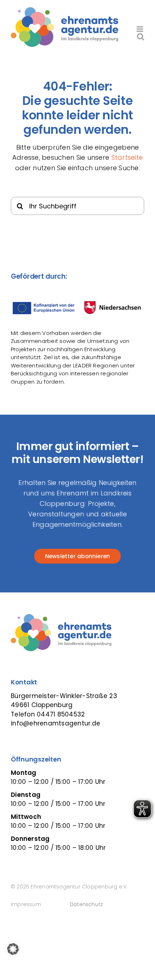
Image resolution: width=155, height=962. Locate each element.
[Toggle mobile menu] (140, 29)
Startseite (127, 157)
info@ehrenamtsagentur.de (55, 723)
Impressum (26, 904)
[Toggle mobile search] (140, 36)
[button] (13, 949)
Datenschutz (86, 904)
